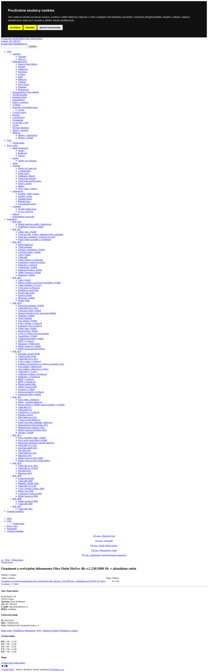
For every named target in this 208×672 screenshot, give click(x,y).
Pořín (20, 77)
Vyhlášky (16, 105)
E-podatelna (17, 120)
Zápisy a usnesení (20, 102)
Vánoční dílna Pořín (27, 356)
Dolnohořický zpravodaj (23, 216)
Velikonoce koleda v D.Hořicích (32, 374)
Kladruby (22, 87)
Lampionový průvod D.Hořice (31, 262)
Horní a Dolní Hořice (27, 64)
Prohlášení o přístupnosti (24, 630)
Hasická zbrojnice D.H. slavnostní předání (37, 313)
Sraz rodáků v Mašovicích (29, 366)
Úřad (9, 140)
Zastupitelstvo (18, 100)
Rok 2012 (16, 397)
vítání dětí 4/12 (24, 407)
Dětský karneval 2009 (28, 496)
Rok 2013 (16, 351)
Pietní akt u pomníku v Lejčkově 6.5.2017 (37, 237)
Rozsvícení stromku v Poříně (31, 305)
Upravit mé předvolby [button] (50, 27)
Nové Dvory (23, 84)
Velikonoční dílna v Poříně (30, 270)
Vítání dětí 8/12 (25, 410)
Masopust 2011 (25, 455)
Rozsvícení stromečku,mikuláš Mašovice (36, 443)
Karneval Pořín (25, 295)
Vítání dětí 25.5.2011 (27, 453)
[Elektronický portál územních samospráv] (104, 555)
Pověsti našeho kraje (27, 209)
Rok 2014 (16, 303)
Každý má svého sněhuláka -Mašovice (35, 422)
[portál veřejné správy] (104, 545)
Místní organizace (20, 148)
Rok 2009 (16, 476)
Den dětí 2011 (24, 450)
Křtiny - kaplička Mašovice (30, 402)
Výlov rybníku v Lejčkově (30, 323)
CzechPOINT (18, 117)
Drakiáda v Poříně (26, 316)
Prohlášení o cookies (68, 630)
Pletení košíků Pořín (27, 384)
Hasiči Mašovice (25, 244)
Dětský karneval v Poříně (29, 272)
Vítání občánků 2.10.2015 (29, 285)
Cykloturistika (24, 171)
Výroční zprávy (19, 112)
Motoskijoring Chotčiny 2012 (31, 427)
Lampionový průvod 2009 (30, 493)
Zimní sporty (24, 173)
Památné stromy (25, 199)
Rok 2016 (16, 242)
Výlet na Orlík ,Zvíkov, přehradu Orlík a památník (40, 234)
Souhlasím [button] (15, 27)
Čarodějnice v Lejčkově (28, 412)
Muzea (21, 186)
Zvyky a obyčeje (25, 211)
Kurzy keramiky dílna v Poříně (32, 438)
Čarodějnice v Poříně (27, 336)
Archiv (21, 110)
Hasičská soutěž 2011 (27, 448)
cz (2, 560)
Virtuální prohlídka (15, 511)
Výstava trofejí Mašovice (29, 420)
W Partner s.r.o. (57, 669)
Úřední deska (18, 143)
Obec (9, 51)
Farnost (21, 155)
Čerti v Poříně (24, 255)
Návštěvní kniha (19, 94)
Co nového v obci (20, 122)
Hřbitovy (16, 133)
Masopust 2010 (25, 473)
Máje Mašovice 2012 (27, 417)
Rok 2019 (16, 222)
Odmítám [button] (30, 27)
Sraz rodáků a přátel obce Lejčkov (33, 369)
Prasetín (21, 67)
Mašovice (22, 79)
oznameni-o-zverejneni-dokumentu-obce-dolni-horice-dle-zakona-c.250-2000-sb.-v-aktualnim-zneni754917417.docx (54, 581)
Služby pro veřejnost (27, 161)
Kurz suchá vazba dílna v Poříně (32, 440)
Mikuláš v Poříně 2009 (28, 483)
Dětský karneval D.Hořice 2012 (32, 430)
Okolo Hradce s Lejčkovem (30, 260)
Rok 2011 (16, 435)
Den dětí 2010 (24, 471)
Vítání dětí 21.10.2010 (28, 468)
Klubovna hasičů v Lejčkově (31, 392)
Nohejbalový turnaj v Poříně (30, 227)
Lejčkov (21, 74)
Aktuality (16, 54)
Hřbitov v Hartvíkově (27, 135)
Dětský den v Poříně (27, 232)
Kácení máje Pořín (26, 293)
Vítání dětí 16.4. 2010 (28, 465)
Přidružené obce (19, 61)
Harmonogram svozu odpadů (25, 92)
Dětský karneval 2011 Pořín (30, 458)
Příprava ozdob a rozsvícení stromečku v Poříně (39, 283)
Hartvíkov (22, 72)
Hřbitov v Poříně (25, 138)
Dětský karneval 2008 (28, 501)
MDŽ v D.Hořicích (27, 382)
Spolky (21, 150)
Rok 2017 (16, 229)
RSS (39, 630)
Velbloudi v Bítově (26, 176)
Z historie (16, 206)
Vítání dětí (22, 257)
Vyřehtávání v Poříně (27, 267)
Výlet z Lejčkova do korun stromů (33, 333)
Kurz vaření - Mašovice (28, 399)
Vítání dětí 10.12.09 (27, 486)
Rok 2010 (16, 463)
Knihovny (22, 153)
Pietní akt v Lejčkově (27, 265)
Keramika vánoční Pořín (29, 354)
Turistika (16, 166)
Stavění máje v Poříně (28, 331)
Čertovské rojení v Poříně (29, 310)
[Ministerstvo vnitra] (104, 550)
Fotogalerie (12, 219)
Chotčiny (22, 82)
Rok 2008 (16, 499)
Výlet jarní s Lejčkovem (29, 288)
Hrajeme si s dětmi (26, 389)
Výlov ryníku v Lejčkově (29, 361)
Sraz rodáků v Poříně (27, 321)
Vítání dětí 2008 (25, 504)
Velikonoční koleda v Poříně (30, 338)
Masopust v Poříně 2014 (29, 343)
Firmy (15, 163)
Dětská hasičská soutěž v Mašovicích (34, 224)
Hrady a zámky (25, 183)
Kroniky (16, 115)
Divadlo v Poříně (25, 432)
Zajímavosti (17, 191)
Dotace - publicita (20, 130)
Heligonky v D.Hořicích (29, 377)
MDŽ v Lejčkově (26, 341)
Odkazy (16, 214)
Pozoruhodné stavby (27, 204)
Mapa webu (6, 630)
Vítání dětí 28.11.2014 (28, 308)
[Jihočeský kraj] (104, 536)
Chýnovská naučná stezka (29, 181)
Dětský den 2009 (25, 491)
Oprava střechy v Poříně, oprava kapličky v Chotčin (41, 404)
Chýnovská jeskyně (27, 178)
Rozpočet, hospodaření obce (25, 107)
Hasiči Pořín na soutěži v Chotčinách (34, 239)
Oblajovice (23, 69)
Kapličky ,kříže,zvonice (28, 194)
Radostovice (23, 89)
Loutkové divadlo (26, 478)
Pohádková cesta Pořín (28, 290)
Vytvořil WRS (7, 669)
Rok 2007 (16, 506)
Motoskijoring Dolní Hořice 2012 (33, 425)
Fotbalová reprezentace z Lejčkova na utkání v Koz (41, 364)
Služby (15, 158)
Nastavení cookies (50, 630)
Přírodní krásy (24, 201)
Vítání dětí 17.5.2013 (27, 371)
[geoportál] (104, 541)
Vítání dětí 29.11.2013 (28, 359)
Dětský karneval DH (27, 387)
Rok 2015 (16, 277)
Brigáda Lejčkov (25, 415)
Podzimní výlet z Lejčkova (30, 326)
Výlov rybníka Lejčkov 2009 (31, 488)
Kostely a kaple (25, 196)
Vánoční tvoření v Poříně (29, 252)
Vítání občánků (25, 247)
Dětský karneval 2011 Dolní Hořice (34, 460)
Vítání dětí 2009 (25, 481)
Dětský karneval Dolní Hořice (31, 349)
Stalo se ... (22, 59)
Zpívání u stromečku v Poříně (31, 249)
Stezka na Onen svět (27, 168)
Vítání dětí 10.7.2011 (27, 445)
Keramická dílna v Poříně (29, 394)
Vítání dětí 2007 (25, 509)
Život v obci (12, 145)
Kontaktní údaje (19, 97)
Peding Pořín (24, 300)
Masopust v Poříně (26, 275)
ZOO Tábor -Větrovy (27, 188)
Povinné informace (20, 127)
